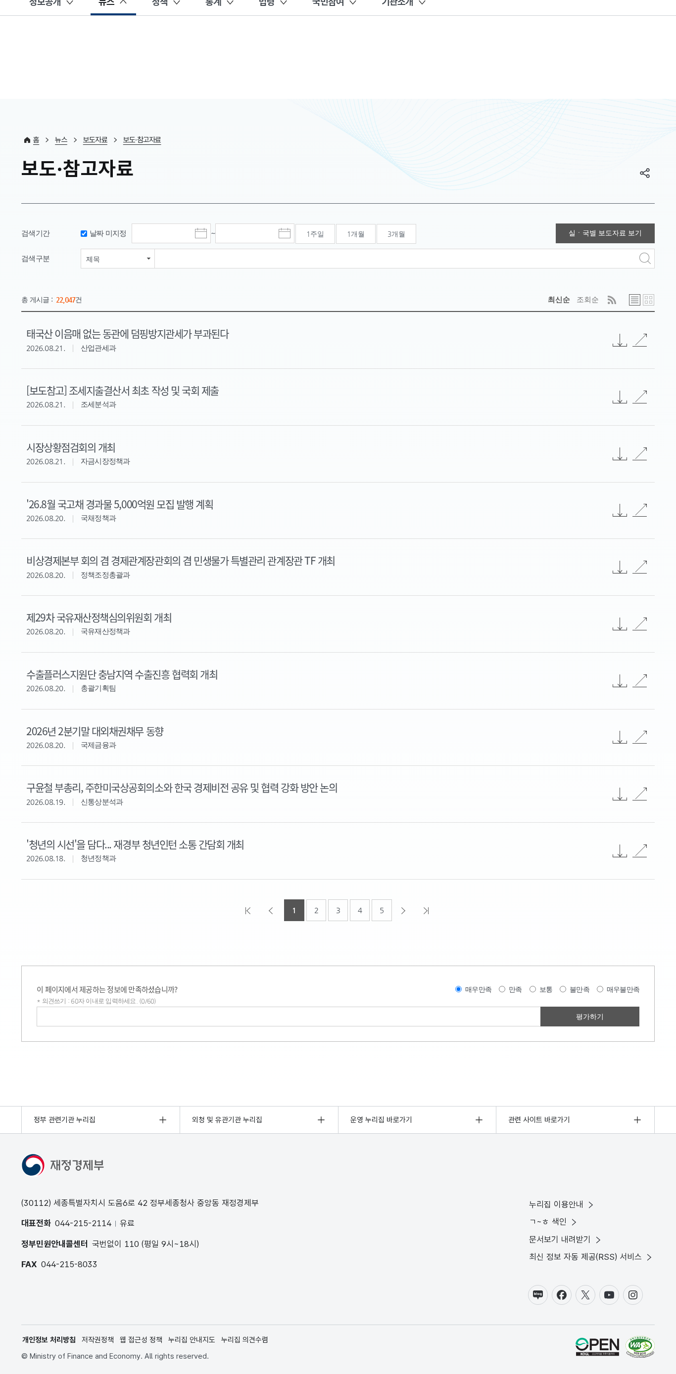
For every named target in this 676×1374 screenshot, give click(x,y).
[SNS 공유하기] (645, 173)
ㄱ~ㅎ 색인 (548, 1222)
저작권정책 (98, 1339)
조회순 (588, 299)
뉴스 (61, 139)
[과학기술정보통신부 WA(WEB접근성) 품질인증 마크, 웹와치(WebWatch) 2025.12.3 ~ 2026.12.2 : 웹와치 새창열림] (640, 1348)
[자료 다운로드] (620, 851)
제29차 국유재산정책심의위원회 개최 (98, 617)
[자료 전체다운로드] (620, 340)
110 (131, 1244)
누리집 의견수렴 (244, 1339)
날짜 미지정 (108, 233)
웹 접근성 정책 (141, 1339)
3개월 (396, 234)
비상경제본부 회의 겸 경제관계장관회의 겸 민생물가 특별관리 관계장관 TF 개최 (180, 560)
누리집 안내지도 (191, 1339)
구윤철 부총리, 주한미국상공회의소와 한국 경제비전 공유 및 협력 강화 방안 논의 (181, 787)
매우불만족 (623, 989)
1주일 (315, 234)
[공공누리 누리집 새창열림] (597, 1348)
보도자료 (95, 139)
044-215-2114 (83, 1223)
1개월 (356, 234)
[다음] (404, 910)
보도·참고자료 (142, 139)
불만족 (579, 989)
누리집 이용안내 (556, 1204)
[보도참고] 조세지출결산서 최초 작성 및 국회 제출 (122, 390)
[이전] (271, 910)
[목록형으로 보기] (634, 300)
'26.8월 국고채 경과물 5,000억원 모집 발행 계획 (119, 503)
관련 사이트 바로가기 (539, 1119)
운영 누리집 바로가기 (381, 1119)
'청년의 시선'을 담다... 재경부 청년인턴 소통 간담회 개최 (135, 844)
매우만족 (478, 989)
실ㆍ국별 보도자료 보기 (605, 233)
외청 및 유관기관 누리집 (227, 1119)
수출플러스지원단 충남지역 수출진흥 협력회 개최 (121, 673)
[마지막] (427, 910)
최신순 (559, 299)
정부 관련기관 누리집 (65, 1119)
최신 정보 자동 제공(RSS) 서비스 (585, 1257)
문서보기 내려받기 (560, 1239)
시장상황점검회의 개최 (70, 447)
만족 (515, 989)
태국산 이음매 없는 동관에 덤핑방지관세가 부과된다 (127, 333)
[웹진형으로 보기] (648, 300)
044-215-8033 (69, 1264)
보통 (546, 989)
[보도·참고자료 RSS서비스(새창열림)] (612, 300)
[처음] (249, 910)
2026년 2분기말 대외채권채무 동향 (94, 730)
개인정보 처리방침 (49, 1339)
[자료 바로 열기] (640, 340)
